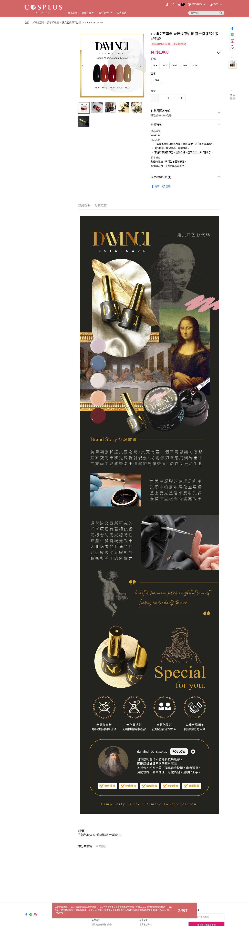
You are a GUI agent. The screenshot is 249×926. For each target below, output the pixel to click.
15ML (156, 80)
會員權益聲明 (145, 924)
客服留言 (143, 920)
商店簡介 (96, 920)
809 (185, 65)
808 (175, 65)
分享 (157, 186)
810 (195, 65)
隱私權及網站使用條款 (102, 924)
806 (155, 65)
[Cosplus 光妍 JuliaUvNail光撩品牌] (43, 8)
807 (165, 65)
